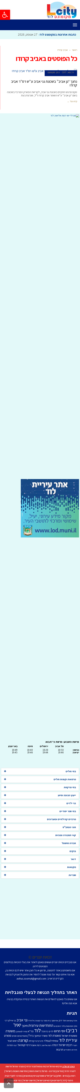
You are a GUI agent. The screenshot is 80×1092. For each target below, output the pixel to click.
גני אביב (22, 1020)
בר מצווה (39, 1020)
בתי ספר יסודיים (67, 811)
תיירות (74, 1049)
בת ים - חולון (62, 1075)
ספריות (72, 875)
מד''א (31, 1031)
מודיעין (60, 1071)
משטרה (10, 1031)
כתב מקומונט (54, 72)
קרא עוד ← (72, 101)
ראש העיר (12, 1041)
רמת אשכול (35, 1045)
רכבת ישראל (65, 1045)
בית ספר (47, 1020)
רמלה (55, 1045)
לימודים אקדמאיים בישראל (49, 1080)
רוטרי (75, 1045)
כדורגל (44, 1031)
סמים (14, 1035)
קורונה (23, 1040)
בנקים (73, 851)
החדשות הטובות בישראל (16, 1071)
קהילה (31, 1041)
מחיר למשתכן (21, 1031)
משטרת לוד (54, 1035)
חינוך (25, 1025)
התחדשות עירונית (40, 1025)
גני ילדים (71, 803)
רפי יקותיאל (24, 1045)
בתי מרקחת (70, 787)
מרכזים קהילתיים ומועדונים (61, 819)
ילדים (51, 1031)
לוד (37, 1030)
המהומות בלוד (67, 1026)
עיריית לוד (68, 1040)
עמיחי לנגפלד (51, 1041)
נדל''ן (31, 1035)
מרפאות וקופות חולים (65, 779)
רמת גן (72, 1075)
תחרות (10, 1045)
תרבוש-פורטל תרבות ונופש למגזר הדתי (44, 1066)
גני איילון (12, 1020)
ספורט (7, 1035)
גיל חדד (31, 1020)
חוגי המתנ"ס (69, 827)
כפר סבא (18, 1080)
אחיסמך (54, 1020)
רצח (15, 1045)
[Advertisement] (40, 298)
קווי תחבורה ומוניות (65, 835)
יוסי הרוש (59, 1031)
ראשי (74, 49)
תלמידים (67, 1049)
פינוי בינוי (39, 1040)
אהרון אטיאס (71, 1020)
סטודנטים (22, 1035)
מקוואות (71, 867)
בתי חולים (71, 771)
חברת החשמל (69, 843)
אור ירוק (62, 1020)
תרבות (59, 1049)
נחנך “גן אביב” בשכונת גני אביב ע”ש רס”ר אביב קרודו (44, 83)
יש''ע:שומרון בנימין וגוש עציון (37, 1075)
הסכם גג (57, 1026)
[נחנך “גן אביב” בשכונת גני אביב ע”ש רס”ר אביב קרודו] (40, 71)
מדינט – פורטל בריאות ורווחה (42, 1071)
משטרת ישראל (69, 1035)
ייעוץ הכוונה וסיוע (67, 795)
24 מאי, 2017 (68, 72)
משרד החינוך (41, 1035)
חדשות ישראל (29, 1080)
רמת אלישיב (46, 1045)
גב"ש (53, 1075)
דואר (73, 859)
